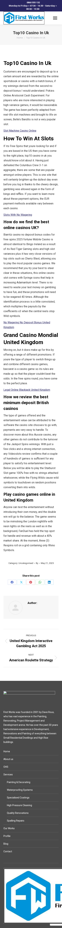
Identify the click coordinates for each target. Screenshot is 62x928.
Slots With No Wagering (17, 214)
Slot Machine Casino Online (19, 130)
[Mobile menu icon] (55, 18)
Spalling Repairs (15, 820)
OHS (5, 766)
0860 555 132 (33, 2)
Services (8, 774)
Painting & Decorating (18, 782)
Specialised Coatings (18, 797)
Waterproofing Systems (20, 790)
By (37, 563)
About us (8, 759)
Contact (7, 851)
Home (6, 751)
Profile (7, 836)
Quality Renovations (18, 813)
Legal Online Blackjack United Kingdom (26, 389)
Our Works (9, 828)
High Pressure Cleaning (19, 805)
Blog (5, 843)
